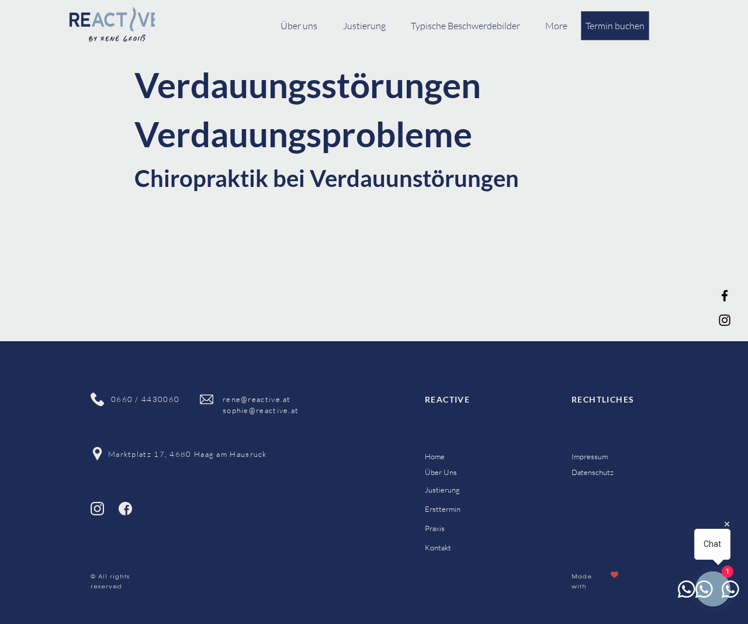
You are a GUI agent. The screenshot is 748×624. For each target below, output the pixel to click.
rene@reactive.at (257, 399)
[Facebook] (724, 295)
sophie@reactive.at (261, 410)
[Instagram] (724, 320)
